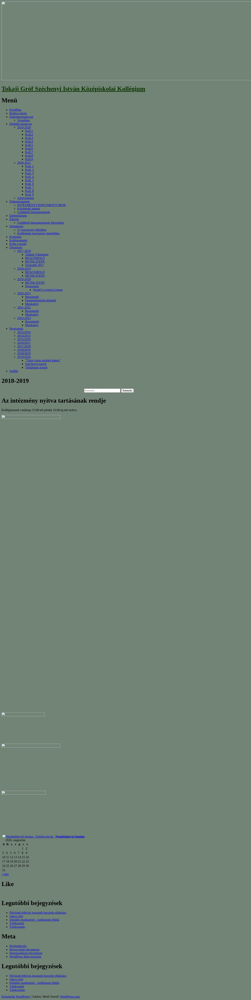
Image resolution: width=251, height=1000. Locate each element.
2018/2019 (24, 349)
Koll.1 (29, 131)
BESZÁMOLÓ (35, 258)
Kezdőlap (15, 109)
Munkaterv (32, 304)
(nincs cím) (16, 916)
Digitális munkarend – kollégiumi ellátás (34, 919)
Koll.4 (29, 141)
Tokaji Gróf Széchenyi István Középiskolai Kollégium (73, 88)
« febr (5, 874)
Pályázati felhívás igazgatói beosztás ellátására (37, 912)
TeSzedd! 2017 (34, 265)
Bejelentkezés (17, 946)
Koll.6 (29, 148)
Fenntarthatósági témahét (40, 300)
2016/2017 (24, 342)
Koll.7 (29, 152)
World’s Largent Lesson (48, 289)
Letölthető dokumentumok (33, 212)
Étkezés (14, 219)
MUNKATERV (35, 261)
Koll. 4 (29, 176)
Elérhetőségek (18, 215)
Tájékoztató (16, 923)
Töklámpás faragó (36, 367)
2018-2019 (24, 268)
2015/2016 (24, 339)
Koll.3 (29, 138)
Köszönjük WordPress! (16, 996)
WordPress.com (70, 996)
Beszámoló (32, 296)
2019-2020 (24, 127)
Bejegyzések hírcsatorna (24, 949)
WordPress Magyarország (25, 956)
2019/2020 (24, 357)
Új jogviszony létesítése (31, 229)
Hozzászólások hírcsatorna (25, 953)
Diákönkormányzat (21, 116)
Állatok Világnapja (36, 254)
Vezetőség (23, 120)
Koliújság (15, 236)
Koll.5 (29, 145)
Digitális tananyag (20, 124)
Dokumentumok (19, 201)
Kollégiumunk (18, 240)
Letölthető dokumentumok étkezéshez (40, 222)
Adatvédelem (25, 198)
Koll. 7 (29, 187)
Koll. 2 (29, 169)
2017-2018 (24, 251)
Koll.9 (29, 159)
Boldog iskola (18, 113)
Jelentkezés (16, 226)
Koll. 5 (29, 180)
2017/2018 (24, 346)
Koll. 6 (29, 184)
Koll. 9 (29, 194)
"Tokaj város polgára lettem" (43, 360)
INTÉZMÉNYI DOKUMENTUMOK (41, 205)
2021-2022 (24, 307)
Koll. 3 (29, 173)
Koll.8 (29, 155)
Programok (32, 286)
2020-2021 (24, 162)
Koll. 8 (29, 191)
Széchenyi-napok (35, 364)
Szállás (13, 371)
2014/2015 (24, 335)
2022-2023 (24, 318)
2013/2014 (24, 332)
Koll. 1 (29, 166)
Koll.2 (29, 134)
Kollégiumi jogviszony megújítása (38, 233)
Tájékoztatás (17, 926)
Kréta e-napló (17, 244)
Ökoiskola (15, 247)
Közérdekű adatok (28, 208)
